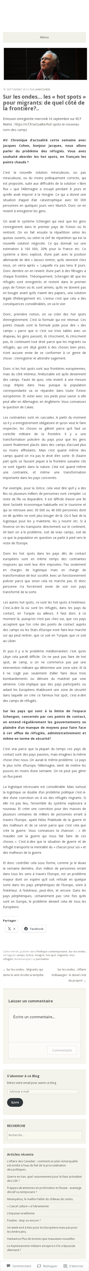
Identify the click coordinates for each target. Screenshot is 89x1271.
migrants (62, 955)
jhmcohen (43, 89)
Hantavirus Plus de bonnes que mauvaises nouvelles (41, 1239)
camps (20, 955)
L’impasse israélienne (21, 1213)
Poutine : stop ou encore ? (24, 1220)
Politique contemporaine (52, 951)
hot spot (51, 955)
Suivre (15, 1102)
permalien (42, 959)
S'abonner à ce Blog (23, 1076)
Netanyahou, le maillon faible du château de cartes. (40, 1199)
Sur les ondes (77, 951)
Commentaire (62, 1050)
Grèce (30, 955)
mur (72, 955)
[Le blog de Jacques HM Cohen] (45, 79)
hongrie (39, 955)
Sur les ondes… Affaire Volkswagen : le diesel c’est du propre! (69, 975)
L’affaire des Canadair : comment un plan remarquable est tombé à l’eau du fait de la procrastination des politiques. (42, 1165)
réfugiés (8, 959)
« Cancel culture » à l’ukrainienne (28, 1206)
